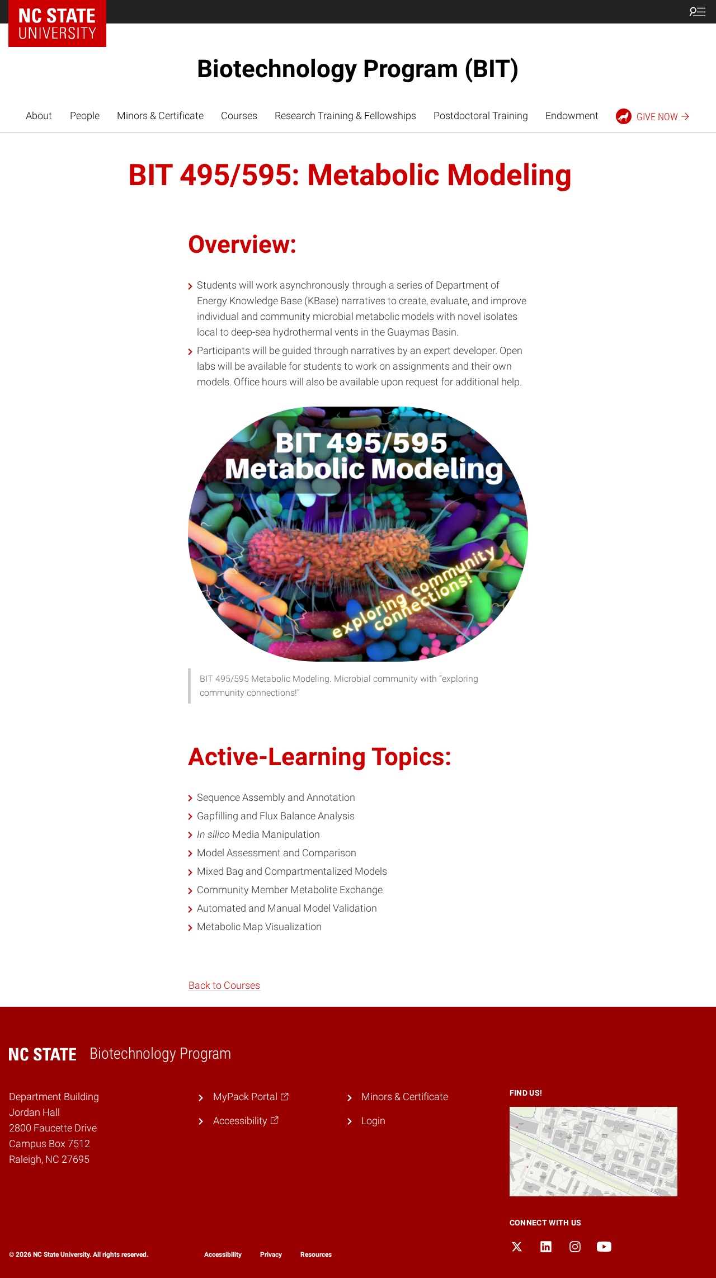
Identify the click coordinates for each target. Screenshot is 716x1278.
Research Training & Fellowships (345, 115)
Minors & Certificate (160, 115)
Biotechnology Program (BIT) (358, 68)
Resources (316, 1254)
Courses (239, 115)
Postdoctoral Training (481, 115)
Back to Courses (224, 985)
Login (373, 1120)
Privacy (271, 1254)
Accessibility (223, 1254)
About (39, 115)
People (85, 115)
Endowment (572, 115)
